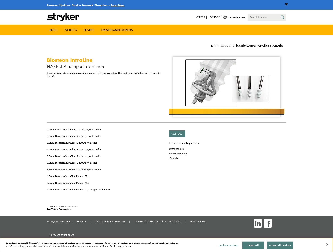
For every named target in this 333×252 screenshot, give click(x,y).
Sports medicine (178, 153)
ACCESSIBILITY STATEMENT (110, 221)
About (53, 30)
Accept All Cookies (280, 245)
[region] (166, 245)
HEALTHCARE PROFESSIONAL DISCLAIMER (157, 221)
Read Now (117, 5)
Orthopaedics (176, 148)
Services (89, 30)
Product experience (61, 235)
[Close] (327, 244)
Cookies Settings (228, 245)
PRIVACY (81, 221)
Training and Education (117, 30)
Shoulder (174, 158)
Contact (177, 133)
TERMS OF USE (198, 221)
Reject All (253, 245)
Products (71, 30)
